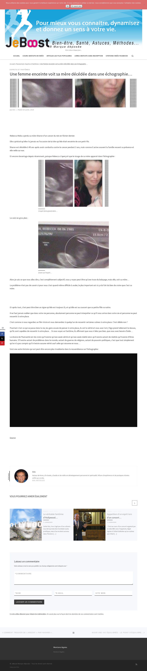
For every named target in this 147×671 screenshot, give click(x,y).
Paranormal (20, 64)
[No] (144, 5)
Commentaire (23, 574)
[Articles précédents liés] (129, 502)
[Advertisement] (73, 120)
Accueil (12, 64)
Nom (18, 593)
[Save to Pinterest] (2, 343)
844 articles (38, 480)
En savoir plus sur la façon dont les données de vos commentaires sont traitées (75, 614)
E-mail (59, 593)
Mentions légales (58, 652)
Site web (100, 593)
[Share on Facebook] (2, 334)
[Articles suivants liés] (134, 502)
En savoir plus (77, 6)
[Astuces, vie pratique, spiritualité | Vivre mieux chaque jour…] (73, 24)
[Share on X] (2, 338)
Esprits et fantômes (32, 64)
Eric (14, 110)
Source (13, 437)
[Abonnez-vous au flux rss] (136, 664)
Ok (68, 6)
